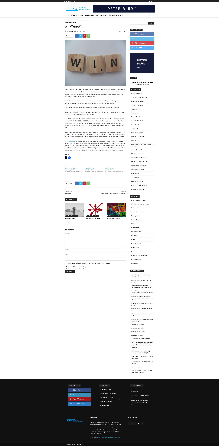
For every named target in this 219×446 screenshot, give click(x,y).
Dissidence (68, 193)
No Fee (133, 239)
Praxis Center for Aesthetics (75, 20)
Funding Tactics (135, 216)
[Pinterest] (84, 36)
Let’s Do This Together (137, 181)
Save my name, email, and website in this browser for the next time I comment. (89, 263)
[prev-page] (66, 223)
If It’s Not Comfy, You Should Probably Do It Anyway (142, 145)
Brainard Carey (72, 31)
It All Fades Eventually (137, 132)
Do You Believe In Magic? (113, 218)
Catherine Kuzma (135, 351)
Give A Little (134, 113)
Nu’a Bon (133, 324)
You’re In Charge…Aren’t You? (139, 157)
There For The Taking (70, 168)
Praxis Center (70, 141)
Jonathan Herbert (136, 296)
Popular (133, 251)
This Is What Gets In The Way (93, 218)
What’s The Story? (136, 109)
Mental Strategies (136, 227)
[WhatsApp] (88, 36)
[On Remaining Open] (74, 210)
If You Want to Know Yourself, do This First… (113, 193)
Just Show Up (135, 128)
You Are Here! (135, 177)
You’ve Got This (89, 168)
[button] (150, 15)
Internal (141, 324)
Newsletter (134, 235)
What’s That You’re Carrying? (139, 165)
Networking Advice (136, 231)
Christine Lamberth (136, 303)
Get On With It (135, 125)
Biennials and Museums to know (140, 204)
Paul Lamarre (135, 370)
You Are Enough (135, 117)
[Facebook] (147, 1)
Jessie (132, 319)
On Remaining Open (70, 218)
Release (139, 367)
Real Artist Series (136, 259)
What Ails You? (135, 140)
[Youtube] (154, 1)
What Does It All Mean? (137, 169)
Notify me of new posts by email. (75, 269)
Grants (133, 223)
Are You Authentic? (136, 150)
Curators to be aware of (137, 212)
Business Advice (135, 208)
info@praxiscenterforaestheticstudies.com (108, 437)
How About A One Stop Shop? (139, 161)
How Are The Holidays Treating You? (142, 287)
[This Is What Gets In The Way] (95, 210)
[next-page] (68, 223)
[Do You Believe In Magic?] (116, 210)
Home (66, 20)
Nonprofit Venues (136, 243)
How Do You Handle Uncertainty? (140, 285)
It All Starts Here (109, 168)
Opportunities (135, 247)
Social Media (134, 263)
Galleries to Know (136, 220)
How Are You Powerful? (137, 189)
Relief (132, 367)
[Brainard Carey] (66, 31)
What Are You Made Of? (137, 136)
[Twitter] (152, 1)
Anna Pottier (134, 356)
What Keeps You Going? (137, 154)
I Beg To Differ (135, 173)
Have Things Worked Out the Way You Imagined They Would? (142, 298)
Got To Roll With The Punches (139, 121)
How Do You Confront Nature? (139, 185)
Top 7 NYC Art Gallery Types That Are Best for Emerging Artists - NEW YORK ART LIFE (142, 343)
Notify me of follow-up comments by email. (77, 266)
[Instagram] (149, 1)
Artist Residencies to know (138, 200)
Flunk (142, 328)
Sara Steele (134, 335)
